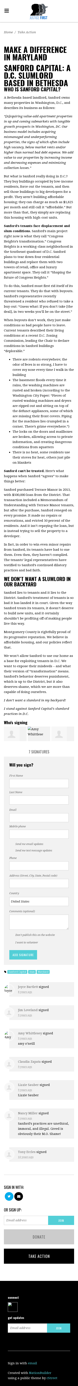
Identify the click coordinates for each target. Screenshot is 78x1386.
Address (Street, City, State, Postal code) (33, 875)
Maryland (43, 972)
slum (32, 972)
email (32, 1363)
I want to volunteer (26, 942)
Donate (39, 1237)
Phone (13, 858)
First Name (16, 775)
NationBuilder (40, 1373)
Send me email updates (29, 844)
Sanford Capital (17, 972)
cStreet (52, 1378)
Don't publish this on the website (35, 935)
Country (14, 893)
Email (12, 809)
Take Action (27, 32)
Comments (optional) (22, 911)
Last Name (15, 792)
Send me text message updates (33, 850)
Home (8, 32)
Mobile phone (17, 826)
